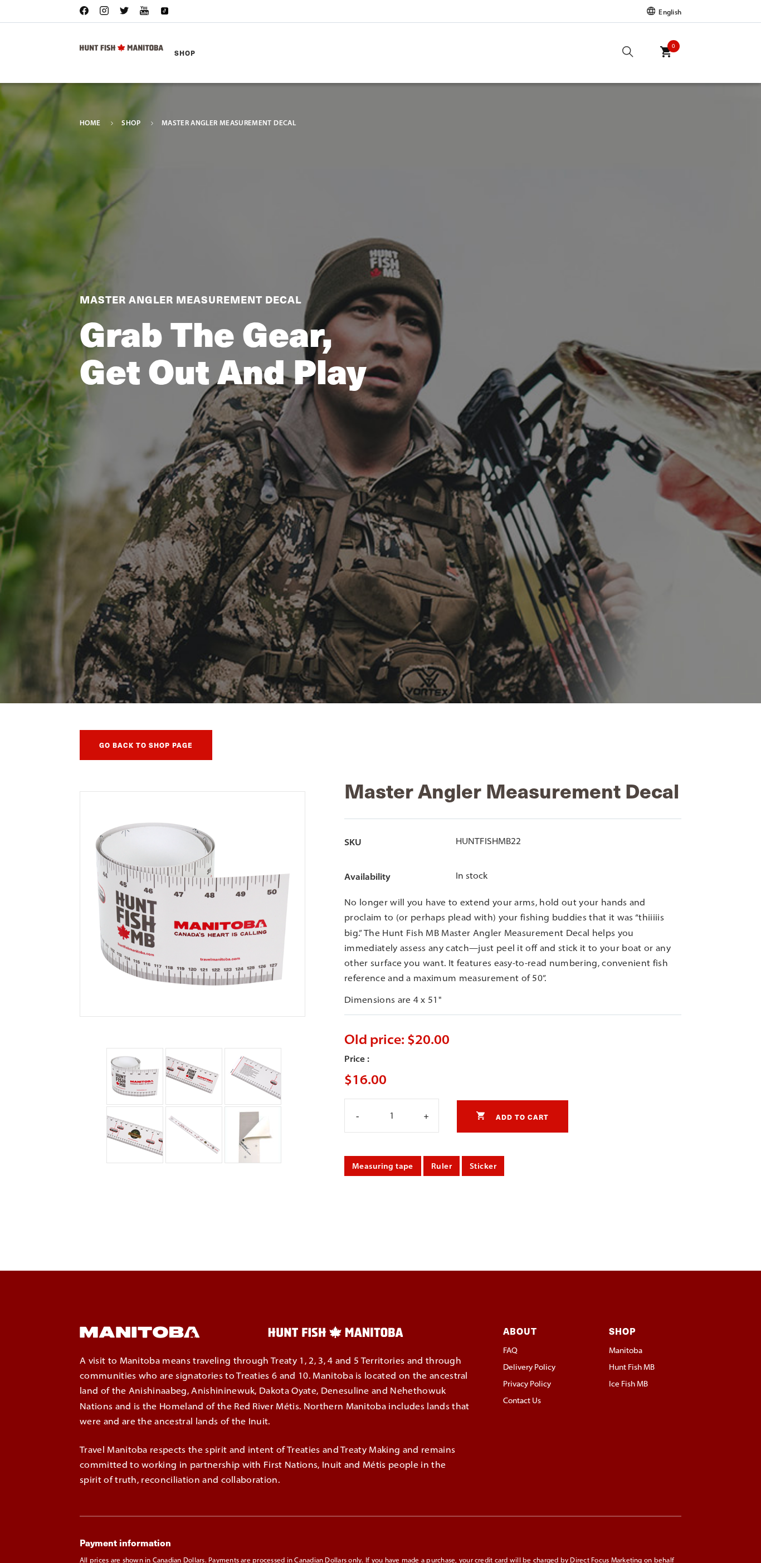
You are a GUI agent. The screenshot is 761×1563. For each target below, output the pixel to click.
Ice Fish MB (628, 1384)
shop (130, 123)
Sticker (483, 1166)
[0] (665, 59)
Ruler (441, 1166)
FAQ (510, 1350)
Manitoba (625, 1350)
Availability (367, 876)
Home (90, 123)
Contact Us (522, 1400)
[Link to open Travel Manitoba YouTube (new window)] (144, 11)
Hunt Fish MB (632, 1367)
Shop (185, 52)
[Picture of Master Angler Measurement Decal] (135, 1101)
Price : (356, 1058)
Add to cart (521, 1116)
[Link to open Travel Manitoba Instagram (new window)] (104, 11)
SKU (353, 841)
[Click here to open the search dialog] (628, 52)
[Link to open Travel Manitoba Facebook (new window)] (87, 11)
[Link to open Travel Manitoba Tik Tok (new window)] (164, 11)
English (669, 11)
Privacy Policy (527, 1384)
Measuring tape (382, 1166)
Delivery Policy (529, 1367)
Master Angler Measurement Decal (229, 123)
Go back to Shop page (146, 744)
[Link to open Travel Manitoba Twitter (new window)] (124, 11)
